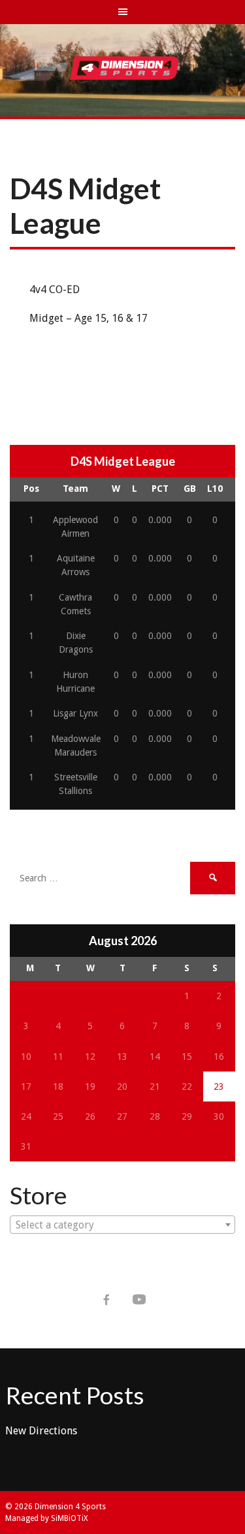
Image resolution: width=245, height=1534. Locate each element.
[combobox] (122, 1224)
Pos (31, 488)
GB (190, 488)
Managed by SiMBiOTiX (46, 1518)
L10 (215, 488)
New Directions (41, 1431)
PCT (160, 488)
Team (75, 488)
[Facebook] (106, 1299)
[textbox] (122, 1225)
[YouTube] (139, 1299)
